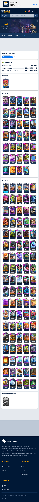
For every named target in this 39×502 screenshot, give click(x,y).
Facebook (24, 474)
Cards (23, 35)
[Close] (1, 4)
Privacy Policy (9, 455)
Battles (10, 35)
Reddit (4, 470)
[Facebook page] (2, 498)
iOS (4, 486)
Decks (17, 35)
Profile (3, 35)
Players (4, 16)
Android (6, 490)
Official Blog (6, 466)
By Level (5, 57)
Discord (23, 470)
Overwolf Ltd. (10, 495)
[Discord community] (5, 498)
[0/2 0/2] (5, 400)
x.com (23, 466)
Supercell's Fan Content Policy (22, 453)
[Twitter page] (9, 498)
